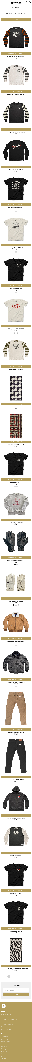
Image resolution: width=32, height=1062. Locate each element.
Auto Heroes (4, 1036)
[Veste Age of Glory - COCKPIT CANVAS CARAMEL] (16, 622)
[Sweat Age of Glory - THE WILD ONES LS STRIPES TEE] (16, 37)
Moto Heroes (4, 1039)
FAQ (2, 1027)
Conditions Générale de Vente (9, 1019)
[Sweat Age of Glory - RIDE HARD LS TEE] (16, 350)
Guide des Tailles (6, 1029)
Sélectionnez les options (15, 53)
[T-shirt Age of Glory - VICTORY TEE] (16, 463)
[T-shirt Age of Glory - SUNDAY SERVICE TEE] (16, 188)
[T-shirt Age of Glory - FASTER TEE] (16, 269)
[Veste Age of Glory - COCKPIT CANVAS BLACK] (16, 663)
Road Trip (4, 1051)
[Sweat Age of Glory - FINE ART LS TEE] (16, 151)
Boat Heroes (4, 1044)
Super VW (4, 1053)
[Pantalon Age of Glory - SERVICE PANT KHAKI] (16, 708)
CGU (2, 1017)
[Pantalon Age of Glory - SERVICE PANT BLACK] (16, 756)
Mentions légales (6, 1014)
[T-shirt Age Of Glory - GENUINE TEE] (16, 874)
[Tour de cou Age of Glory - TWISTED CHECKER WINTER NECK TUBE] (16, 950)
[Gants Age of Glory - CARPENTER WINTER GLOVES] (16, 541)
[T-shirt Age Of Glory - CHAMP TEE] (16, 912)
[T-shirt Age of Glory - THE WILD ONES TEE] (16, 310)
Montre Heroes (5, 1041)
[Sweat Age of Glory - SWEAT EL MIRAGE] (16, 504)
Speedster (4, 1058)
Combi (3, 1056)
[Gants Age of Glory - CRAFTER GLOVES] (16, 582)
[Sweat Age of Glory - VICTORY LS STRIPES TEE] (16, 113)
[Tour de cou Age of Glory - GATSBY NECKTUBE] (16, 426)
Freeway (3, 1049)
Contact (3, 1022)
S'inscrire (15, 994)
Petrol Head (4, 1046)
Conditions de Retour (7, 1024)
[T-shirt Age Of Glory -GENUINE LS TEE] (16, 837)
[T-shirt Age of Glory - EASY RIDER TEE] (16, 229)
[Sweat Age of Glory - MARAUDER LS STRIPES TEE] (16, 75)
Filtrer (16, 19)
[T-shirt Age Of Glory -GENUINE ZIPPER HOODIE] (16, 799)
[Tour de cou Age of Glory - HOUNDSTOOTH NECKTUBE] (16, 388)
